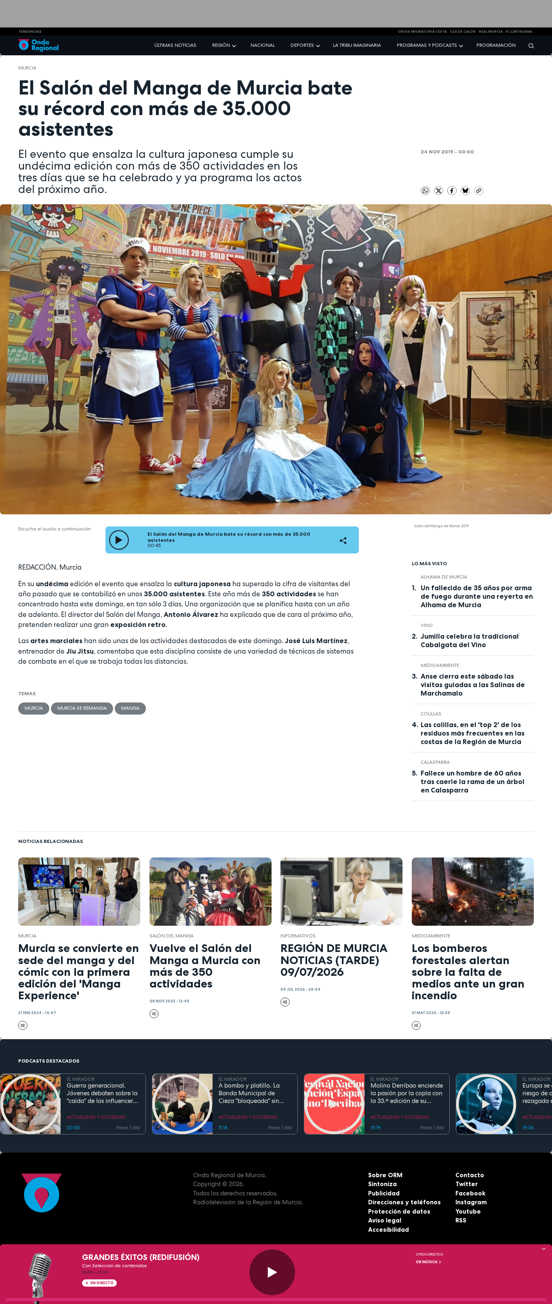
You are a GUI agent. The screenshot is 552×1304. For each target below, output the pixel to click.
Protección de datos (399, 1211)
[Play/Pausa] (272, 1272)
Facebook (470, 1193)
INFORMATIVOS (298, 936)
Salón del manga (172, 936)
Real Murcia (491, 31)
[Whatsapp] (425, 190)
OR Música (427, 1262)
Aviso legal (384, 1220)
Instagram (471, 1202)
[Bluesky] (466, 190)
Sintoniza (382, 1184)
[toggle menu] (235, 45)
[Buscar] (528, 45)
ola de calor (463, 31)
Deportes (302, 45)
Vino (427, 625)
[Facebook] (452, 190)
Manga (130, 708)
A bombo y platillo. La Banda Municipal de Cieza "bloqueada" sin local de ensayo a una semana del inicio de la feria (250, 1093)
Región (221, 45)
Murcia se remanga (82, 708)
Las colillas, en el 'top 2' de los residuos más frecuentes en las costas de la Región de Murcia (473, 733)
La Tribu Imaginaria (357, 45)
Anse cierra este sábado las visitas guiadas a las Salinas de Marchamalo (473, 684)
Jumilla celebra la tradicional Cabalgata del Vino (470, 640)
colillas (431, 714)
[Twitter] (439, 190)
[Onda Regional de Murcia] (38, 45)
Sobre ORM (385, 1175)
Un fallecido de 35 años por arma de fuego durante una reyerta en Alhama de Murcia (477, 596)
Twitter (466, 1184)
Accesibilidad (388, 1229)
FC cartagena (519, 31)
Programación (496, 45)
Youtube (468, 1211)
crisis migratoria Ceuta (422, 31)
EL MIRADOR (81, 1079)
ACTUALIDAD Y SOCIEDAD (96, 1117)
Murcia (27, 68)
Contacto (469, 1175)
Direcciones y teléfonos (404, 1202)
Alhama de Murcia (444, 577)
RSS (460, 1220)
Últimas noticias (175, 45)
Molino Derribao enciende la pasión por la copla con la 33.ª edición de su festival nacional (407, 1093)
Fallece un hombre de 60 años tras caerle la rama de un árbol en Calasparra (473, 781)
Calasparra (435, 762)
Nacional (263, 45)
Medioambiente (440, 665)
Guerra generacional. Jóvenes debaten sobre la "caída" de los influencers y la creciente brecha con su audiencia (102, 1093)
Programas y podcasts (427, 45)
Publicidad (384, 1193)
